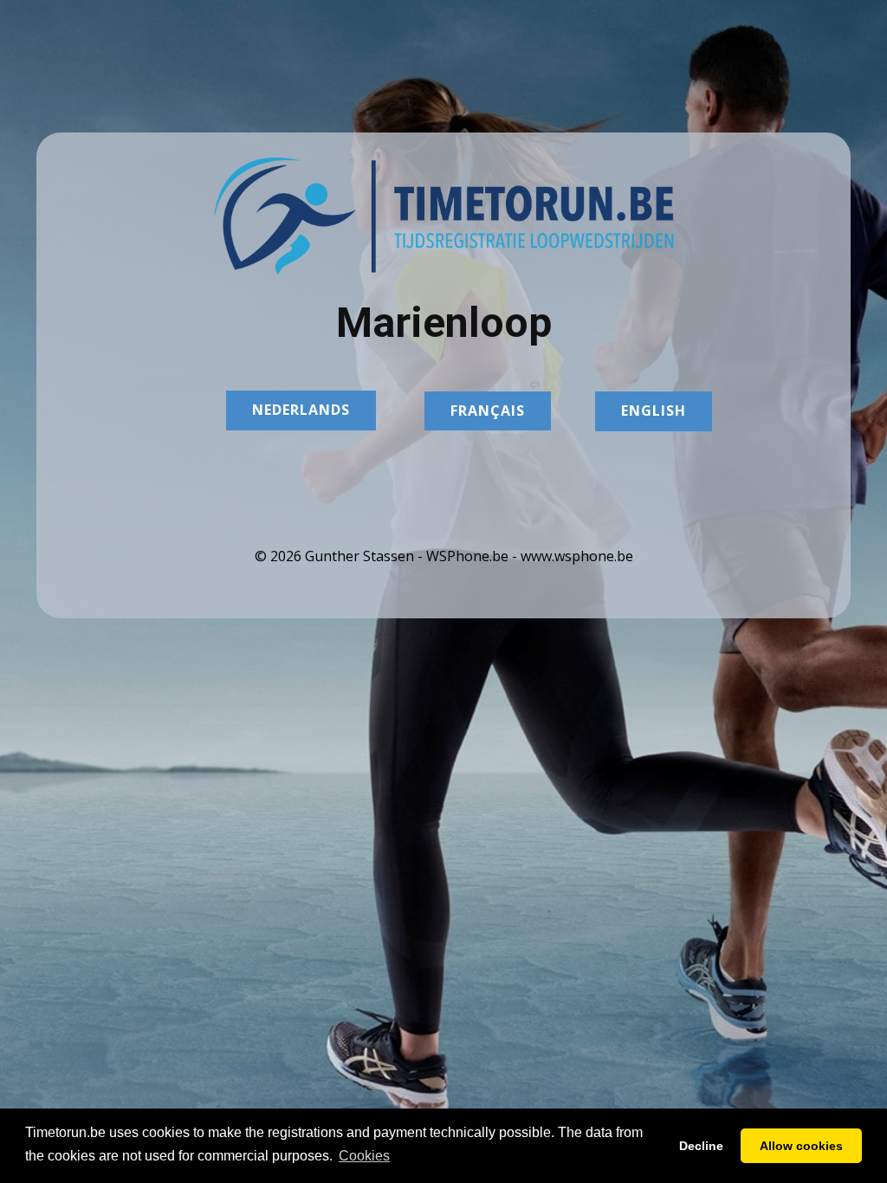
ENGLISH (653, 410)
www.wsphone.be (577, 556)
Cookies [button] (364, 1155)
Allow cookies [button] (801, 1146)
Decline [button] (701, 1146)
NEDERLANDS (301, 409)
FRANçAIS (487, 410)
